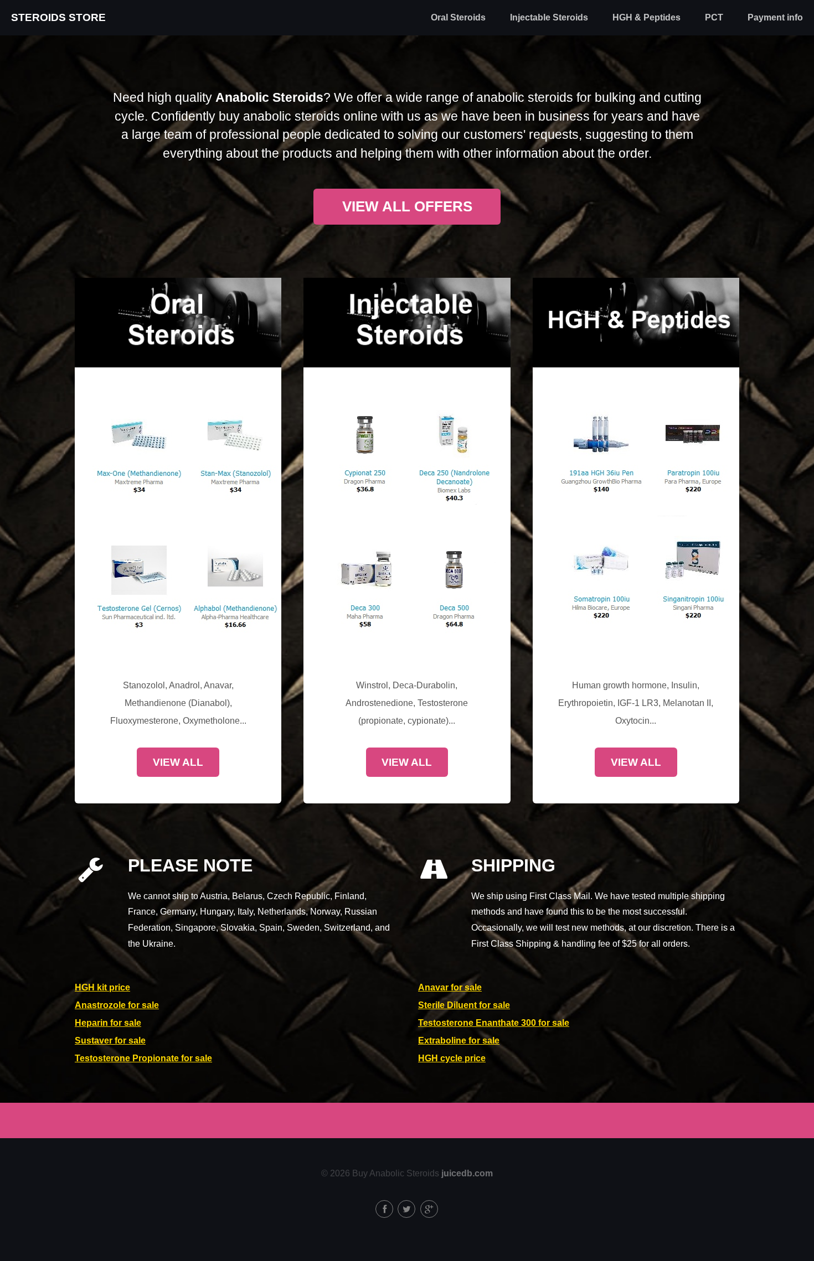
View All (178, 762)
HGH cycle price (452, 1058)
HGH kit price (102, 987)
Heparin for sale (108, 1023)
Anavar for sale (450, 987)
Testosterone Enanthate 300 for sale (493, 1023)
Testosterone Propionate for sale (143, 1058)
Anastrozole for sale (117, 1005)
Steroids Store (58, 17)
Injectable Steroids (549, 17)
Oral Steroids (458, 17)
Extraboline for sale (458, 1040)
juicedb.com (467, 1173)
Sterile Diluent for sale (464, 1005)
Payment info (775, 17)
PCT (714, 17)
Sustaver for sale (110, 1040)
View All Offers (407, 206)
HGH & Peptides (646, 17)
